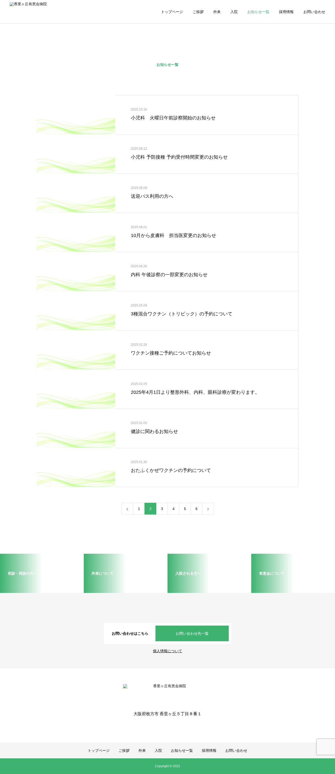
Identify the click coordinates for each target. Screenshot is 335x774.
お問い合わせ (314, 12)
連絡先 (21, 47)
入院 (234, 12)
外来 (217, 12)
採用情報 (286, 12)
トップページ (172, 12)
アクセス (23, 78)
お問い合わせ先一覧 (192, 633)
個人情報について (167, 651)
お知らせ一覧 (258, 12)
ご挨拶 (198, 12)
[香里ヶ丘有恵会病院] (54, 11)
